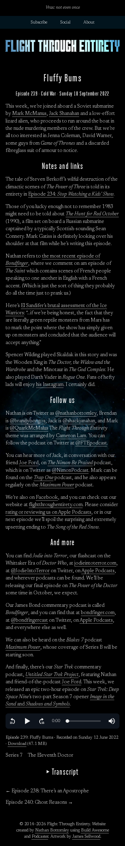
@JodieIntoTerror (30, 571)
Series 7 (14, 755)
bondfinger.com (98, 613)
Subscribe (39, 22)
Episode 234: (71, 194)
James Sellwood (86, 837)
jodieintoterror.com (95, 563)
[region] (62, 721)
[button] (12, 721)
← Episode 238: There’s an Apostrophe (47, 791)
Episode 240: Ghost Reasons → (39, 802)
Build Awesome (95, 830)
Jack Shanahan (64, 113)
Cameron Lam (71, 436)
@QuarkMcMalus (29, 428)
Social (65, 22)
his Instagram (50, 384)
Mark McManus (29, 113)
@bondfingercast (29, 620)
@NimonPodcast (70, 470)
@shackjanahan (78, 421)
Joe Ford (29, 463)
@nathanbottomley (76, 413)
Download (17, 744)
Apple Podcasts (98, 571)
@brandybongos (27, 421)
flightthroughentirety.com (56, 505)
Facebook (47, 497)
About (88, 22)
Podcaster (40, 837)
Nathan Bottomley (52, 830)
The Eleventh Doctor (50, 755)
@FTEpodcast (91, 443)
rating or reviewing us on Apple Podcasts (48, 512)
